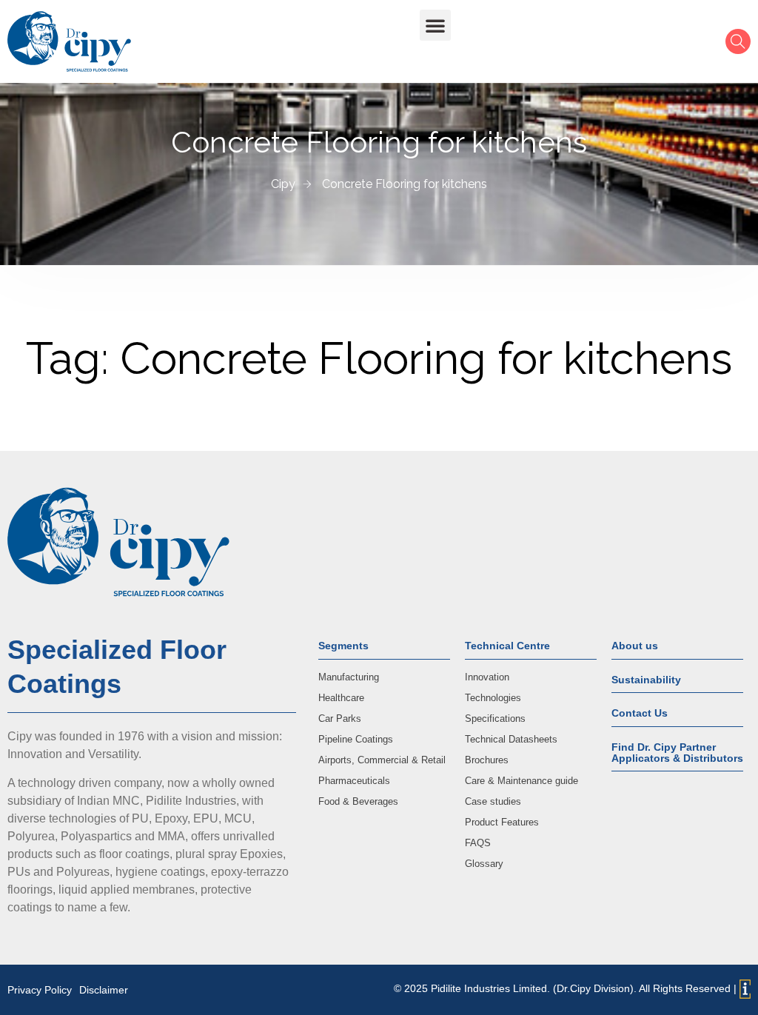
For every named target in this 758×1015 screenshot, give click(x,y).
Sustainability (646, 680)
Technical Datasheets (511, 739)
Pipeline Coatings (355, 739)
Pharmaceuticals (354, 780)
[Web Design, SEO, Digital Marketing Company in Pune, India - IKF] (745, 989)
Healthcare (341, 697)
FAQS (478, 842)
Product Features (502, 822)
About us (634, 645)
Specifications (495, 718)
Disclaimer (103, 990)
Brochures (487, 760)
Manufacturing (348, 677)
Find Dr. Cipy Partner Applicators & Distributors (677, 752)
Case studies (493, 801)
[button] (435, 25)
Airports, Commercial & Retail (382, 760)
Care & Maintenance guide (521, 780)
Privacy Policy (39, 990)
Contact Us (639, 713)
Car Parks (339, 718)
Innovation (487, 677)
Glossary (484, 863)
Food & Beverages (358, 801)
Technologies (493, 697)
